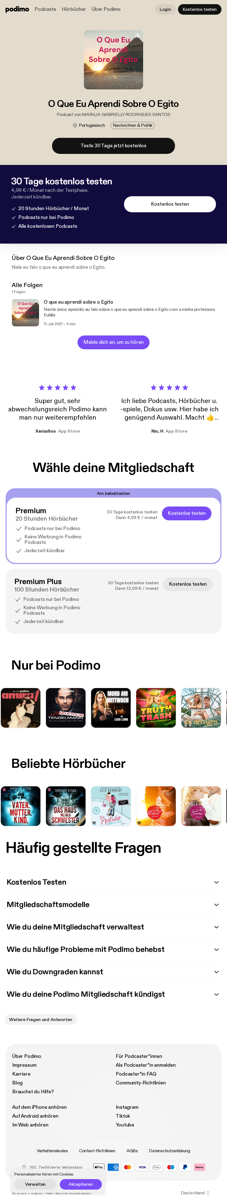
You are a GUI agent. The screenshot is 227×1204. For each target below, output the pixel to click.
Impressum (24, 1065)
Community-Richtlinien (141, 1083)
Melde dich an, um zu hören (113, 342)
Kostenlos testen (200, 9)
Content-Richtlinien (97, 1151)
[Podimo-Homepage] (17, 9)
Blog (17, 1083)
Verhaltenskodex (52, 1151)
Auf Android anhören (35, 1116)
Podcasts (45, 9)
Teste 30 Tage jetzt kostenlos (113, 146)
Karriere (21, 1074)
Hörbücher (74, 9)
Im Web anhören (30, 1125)
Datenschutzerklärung (169, 1151)
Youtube (125, 1125)
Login (165, 9)
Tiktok (123, 1116)
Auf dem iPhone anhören (39, 1107)
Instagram (127, 1107)
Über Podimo (106, 9)
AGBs (132, 1151)
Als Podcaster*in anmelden (146, 1065)
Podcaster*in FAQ (136, 1074)
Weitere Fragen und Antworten (40, 1019)
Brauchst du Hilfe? (33, 1092)
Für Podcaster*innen (139, 1056)
